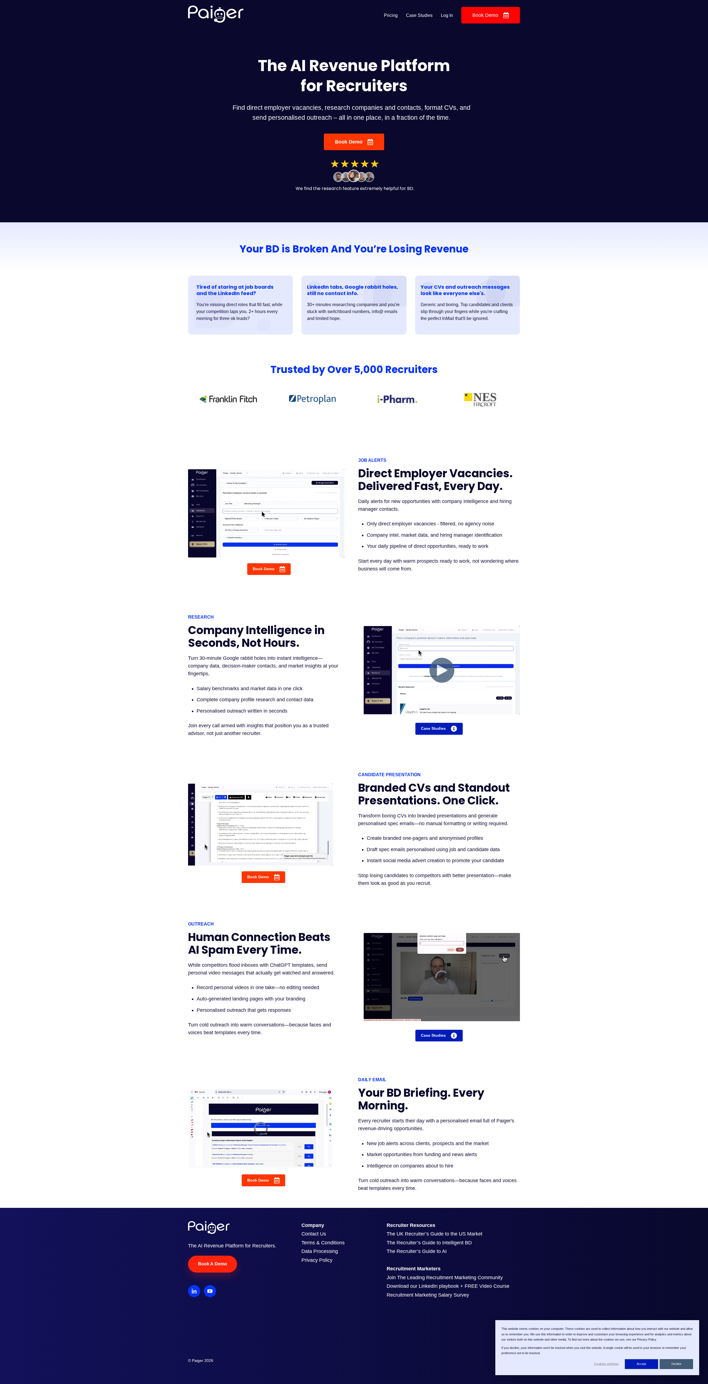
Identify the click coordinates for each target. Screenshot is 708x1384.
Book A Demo (212, 1264)
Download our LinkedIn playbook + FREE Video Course (448, 1286)
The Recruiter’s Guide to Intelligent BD (429, 1242)
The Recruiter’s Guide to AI (417, 1251)
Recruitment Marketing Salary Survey (428, 1295)
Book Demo (485, 15)
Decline (676, 1363)
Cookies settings (606, 1363)
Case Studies (419, 15)
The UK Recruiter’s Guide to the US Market (434, 1234)
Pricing (391, 15)
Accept (641, 1363)
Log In (447, 15)
